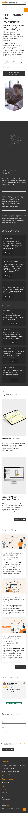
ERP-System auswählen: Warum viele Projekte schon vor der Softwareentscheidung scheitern (12, 641)
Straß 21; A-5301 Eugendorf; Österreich (14, 765)
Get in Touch (5, 790)
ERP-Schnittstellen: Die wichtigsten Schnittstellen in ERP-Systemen (13, 600)
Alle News (19, 667)
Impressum (5, 792)
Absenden (6, 749)
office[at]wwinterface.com (11, 771)
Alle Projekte (19, 519)
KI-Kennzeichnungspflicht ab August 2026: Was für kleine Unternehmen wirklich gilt (13, 556)
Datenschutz (5, 795)
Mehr (6, 253)
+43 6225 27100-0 (9, 768)
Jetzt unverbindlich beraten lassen (13, 73)
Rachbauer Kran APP (11, 439)
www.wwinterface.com (10, 775)
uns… (8, 805)
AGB (3, 797)
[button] (26, 10)
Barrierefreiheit (6, 799)
